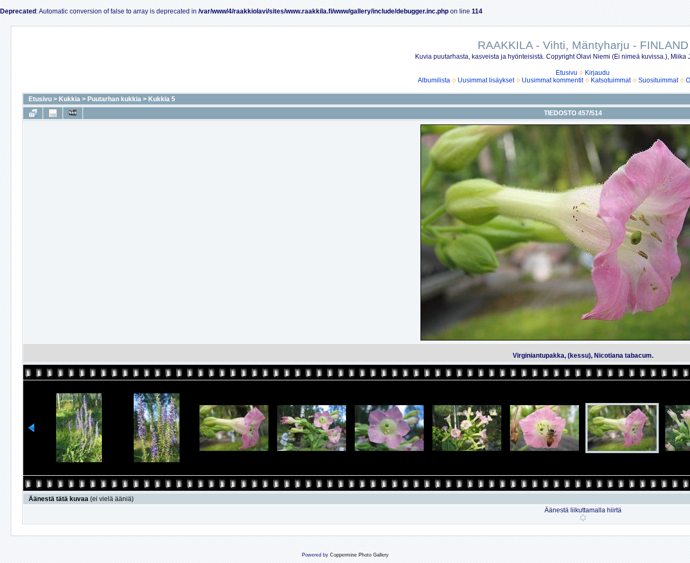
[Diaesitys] (72, 113)
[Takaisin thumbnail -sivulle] (33, 113)
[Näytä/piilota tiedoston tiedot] (53, 113)
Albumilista (434, 80)
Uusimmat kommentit (552, 80)
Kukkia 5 (161, 99)
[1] (582, 518)
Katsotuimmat (611, 80)
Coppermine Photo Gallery (359, 555)
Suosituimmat (658, 80)
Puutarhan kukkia (114, 99)
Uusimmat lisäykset (486, 80)
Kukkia (69, 99)
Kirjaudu (597, 73)
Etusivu (566, 73)
